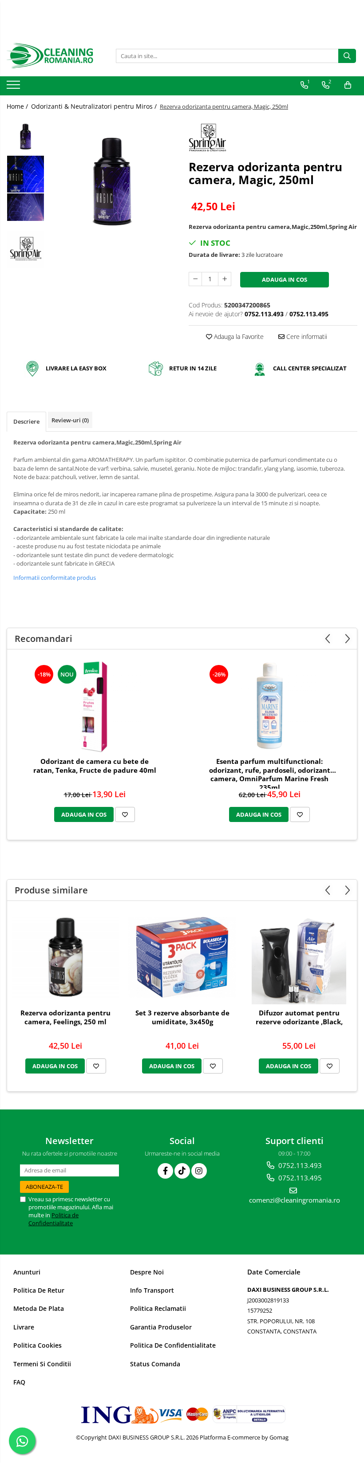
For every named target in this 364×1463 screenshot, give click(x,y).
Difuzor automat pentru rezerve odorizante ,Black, (299, 1017)
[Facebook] (165, 1171)
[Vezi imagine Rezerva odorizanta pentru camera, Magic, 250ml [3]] (25, 249)
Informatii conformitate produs (54, 578)
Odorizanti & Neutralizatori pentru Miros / (94, 106)
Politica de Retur (38, 1290)
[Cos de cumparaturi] (347, 85)
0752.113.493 (299, 1165)
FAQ (19, 1382)
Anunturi (26, 1272)
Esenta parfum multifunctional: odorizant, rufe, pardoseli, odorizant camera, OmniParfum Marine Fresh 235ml (269, 773)
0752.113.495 (299, 1177)
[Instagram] (199, 1171)
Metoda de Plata (38, 1308)
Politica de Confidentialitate (53, 1219)
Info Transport (152, 1290)
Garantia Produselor (161, 1327)
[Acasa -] (51, 56)
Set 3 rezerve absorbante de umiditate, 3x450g (182, 1017)
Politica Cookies (37, 1345)
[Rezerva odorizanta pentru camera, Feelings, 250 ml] (65, 957)
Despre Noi (147, 1272)
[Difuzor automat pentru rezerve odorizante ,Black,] (299, 957)
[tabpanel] (112, 181)
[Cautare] (347, 56)
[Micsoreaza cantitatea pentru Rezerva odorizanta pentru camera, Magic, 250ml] (195, 279)
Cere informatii (306, 336)
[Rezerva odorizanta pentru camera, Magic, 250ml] (112, 181)
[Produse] (14, 87)
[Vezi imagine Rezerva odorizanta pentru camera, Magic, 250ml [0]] (25, 136)
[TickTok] (182, 1171)
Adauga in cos (284, 279)
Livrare (23, 1327)
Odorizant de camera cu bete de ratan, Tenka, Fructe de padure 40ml (94, 766)
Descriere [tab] (26, 421)
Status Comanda (155, 1364)
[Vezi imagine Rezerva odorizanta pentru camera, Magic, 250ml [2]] (25, 207)
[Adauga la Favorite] (125, 814)
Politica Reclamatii (158, 1308)
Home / (18, 106)
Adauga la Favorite (238, 336)
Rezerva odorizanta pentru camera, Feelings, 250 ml (65, 1017)
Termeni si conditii (42, 1364)
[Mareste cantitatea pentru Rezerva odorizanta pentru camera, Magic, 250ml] (224, 279)
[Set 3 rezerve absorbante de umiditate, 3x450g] (182, 957)
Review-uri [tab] (70, 420)
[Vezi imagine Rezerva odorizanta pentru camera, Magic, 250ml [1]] (25, 174)
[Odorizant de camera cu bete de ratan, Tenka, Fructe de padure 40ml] (94, 705)
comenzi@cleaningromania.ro (294, 1200)
